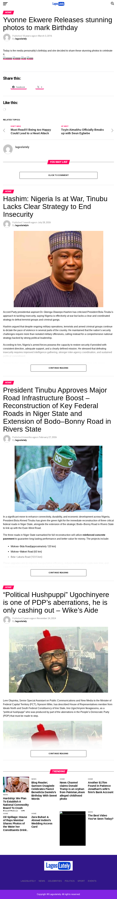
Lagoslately (28, 881)
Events (92, 881)
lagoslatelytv (22, 225)
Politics (69, 881)
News (42, 881)
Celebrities (55, 881)
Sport (81, 881)
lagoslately (21, 39)
